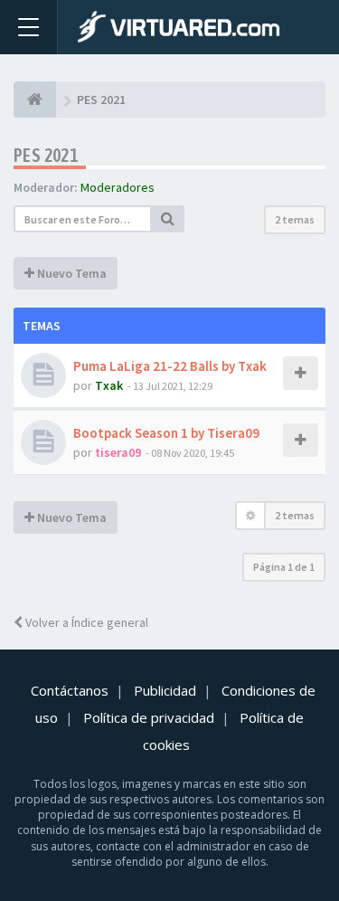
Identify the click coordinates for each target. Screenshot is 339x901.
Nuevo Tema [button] (70, 273)
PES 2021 (46, 155)
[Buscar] (168, 218)
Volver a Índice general (85, 622)
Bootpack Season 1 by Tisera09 (166, 432)
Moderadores (117, 187)
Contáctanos (69, 690)
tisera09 (118, 452)
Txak (109, 385)
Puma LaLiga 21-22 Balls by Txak (170, 366)
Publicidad (165, 690)
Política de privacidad (148, 717)
